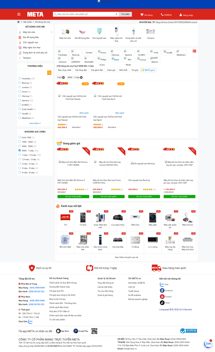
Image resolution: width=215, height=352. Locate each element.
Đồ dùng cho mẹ (42, 22)
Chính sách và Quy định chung (63, 283)
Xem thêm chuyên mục (125, 257)
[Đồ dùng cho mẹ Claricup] (115, 53)
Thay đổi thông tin (106, 283)
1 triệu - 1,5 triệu (31, 155)
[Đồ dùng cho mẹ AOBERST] (76, 60)
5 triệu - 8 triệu (30, 172)
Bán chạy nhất (64, 70)
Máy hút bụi (187, 225)
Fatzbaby (26, 78)
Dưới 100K (28, 137)
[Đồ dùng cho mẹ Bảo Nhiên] (128, 62)
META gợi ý (150, 70)
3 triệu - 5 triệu (30, 168)
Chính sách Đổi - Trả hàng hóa (62, 303)
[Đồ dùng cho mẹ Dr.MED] (141, 53)
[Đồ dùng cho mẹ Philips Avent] (102, 62)
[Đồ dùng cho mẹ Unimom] (62, 60)
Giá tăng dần (81, 70)
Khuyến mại (145, 22)
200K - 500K (29, 146)
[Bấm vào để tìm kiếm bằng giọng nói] (116, 14)
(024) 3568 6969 (37, 287)
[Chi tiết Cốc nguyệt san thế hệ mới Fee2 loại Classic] (73, 97)
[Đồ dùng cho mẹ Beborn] (155, 60)
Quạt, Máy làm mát (100, 226)
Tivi (65, 225)
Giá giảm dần (97, 70)
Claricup (25, 96)
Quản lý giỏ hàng (105, 295)
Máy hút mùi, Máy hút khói (188, 248)
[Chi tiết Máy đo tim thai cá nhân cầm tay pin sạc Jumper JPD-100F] (179, 163)
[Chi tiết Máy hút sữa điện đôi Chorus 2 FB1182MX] (73, 163)
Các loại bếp (117, 247)
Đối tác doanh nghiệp (137, 299)
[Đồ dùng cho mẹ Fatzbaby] (62, 53)
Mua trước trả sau (57, 299)
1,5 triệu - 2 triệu (31, 159)
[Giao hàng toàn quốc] (169, 271)
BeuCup (25, 83)
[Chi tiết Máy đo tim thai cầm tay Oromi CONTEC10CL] (108, 163)
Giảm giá (111, 70)
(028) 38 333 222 (36, 291)
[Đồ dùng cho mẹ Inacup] (141, 59)
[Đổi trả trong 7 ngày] (101, 271)
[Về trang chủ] (18, 21)
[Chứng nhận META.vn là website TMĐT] (188, 333)
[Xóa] (63, 77)
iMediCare (26, 118)
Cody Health (27, 109)
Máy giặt (153, 225)
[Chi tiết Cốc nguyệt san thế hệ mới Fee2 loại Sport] (108, 97)
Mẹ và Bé (27, 22)
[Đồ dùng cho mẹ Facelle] (168, 52)
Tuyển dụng (133, 291)
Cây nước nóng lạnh (100, 248)
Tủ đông (135, 247)
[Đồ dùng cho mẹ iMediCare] (181, 53)
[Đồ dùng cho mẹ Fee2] (115, 59)
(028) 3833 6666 (37, 300)
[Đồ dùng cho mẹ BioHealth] (89, 60)
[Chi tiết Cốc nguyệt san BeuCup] (143, 163)
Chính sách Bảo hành (59, 307)
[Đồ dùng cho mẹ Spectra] (128, 53)
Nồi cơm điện (65, 247)
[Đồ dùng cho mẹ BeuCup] (76, 53)
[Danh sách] (194, 51)
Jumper (25, 87)
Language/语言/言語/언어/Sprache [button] (175, 309)
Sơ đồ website (134, 295)
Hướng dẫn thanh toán (59, 287)
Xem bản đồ (153, 339)
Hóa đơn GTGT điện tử (59, 311)
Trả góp (134, 70)
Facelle (25, 113)
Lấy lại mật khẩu (105, 287)
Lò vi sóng (152, 247)
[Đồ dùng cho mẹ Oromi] (102, 52)
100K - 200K (29, 142)
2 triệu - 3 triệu (30, 164)
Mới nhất (123, 70)
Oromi (24, 92)
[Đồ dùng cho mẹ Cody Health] (155, 55)
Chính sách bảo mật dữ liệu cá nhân (65, 315)
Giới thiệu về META (136, 283)
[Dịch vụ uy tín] (40, 271)
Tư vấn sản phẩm (57, 319)
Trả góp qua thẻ (56, 291)
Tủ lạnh (83, 225)
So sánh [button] (85, 113)
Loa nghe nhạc (117, 225)
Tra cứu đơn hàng (105, 291)
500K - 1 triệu (30, 150)
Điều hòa (135, 225)
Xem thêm (34, 123)
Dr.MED (25, 105)
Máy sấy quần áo (170, 226)
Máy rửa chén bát (83, 248)
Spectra (25, 100)
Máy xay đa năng (170, 248)
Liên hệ (131, 287)
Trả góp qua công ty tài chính (62, 295)
